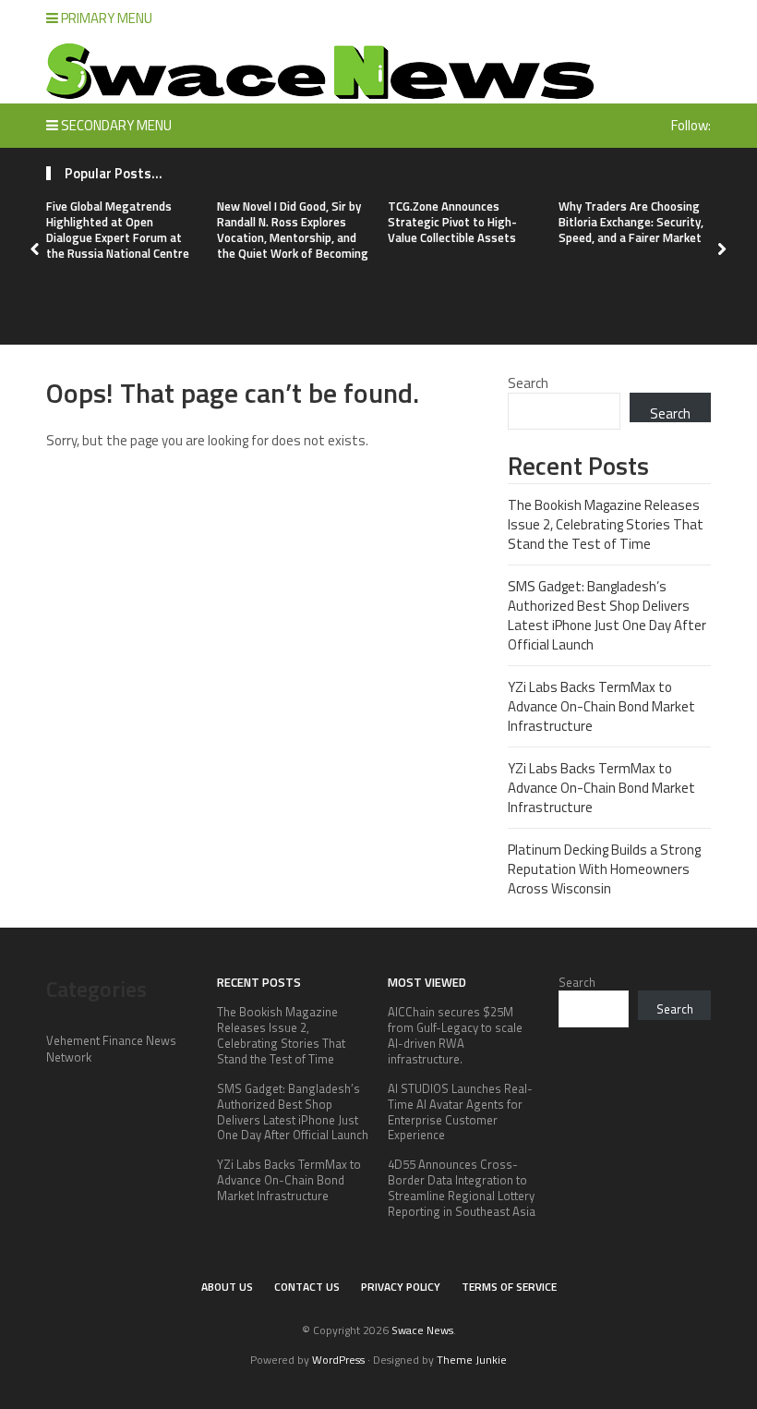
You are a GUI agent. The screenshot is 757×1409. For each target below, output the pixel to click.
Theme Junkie (472, 1359)
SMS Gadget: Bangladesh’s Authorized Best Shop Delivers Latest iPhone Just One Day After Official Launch (607, 615)
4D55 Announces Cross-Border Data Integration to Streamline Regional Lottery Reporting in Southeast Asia (461, 1188)
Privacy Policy (400, 1286)
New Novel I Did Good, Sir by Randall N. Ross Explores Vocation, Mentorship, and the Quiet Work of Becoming (292, 229)
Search (528, 383)
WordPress (338, 1359)
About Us (227, 1286)
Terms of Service (509, 1286)
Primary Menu (105, 18)
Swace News (422, 1330)
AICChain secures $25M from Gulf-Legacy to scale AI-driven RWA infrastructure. (455, 1035)
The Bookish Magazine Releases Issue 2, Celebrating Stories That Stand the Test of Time (605, 524)
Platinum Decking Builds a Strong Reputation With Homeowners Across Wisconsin (604, 869)
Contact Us (307, 1286)
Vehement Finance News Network (111, 1048)
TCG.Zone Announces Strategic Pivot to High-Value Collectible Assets (452, 222)
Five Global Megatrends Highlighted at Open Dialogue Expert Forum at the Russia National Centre (117, 229)
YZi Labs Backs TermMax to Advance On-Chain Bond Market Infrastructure (601, 706)
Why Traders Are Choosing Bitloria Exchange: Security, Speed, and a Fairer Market (631, 222)
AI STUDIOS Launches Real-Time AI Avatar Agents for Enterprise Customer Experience (460, 1112)
